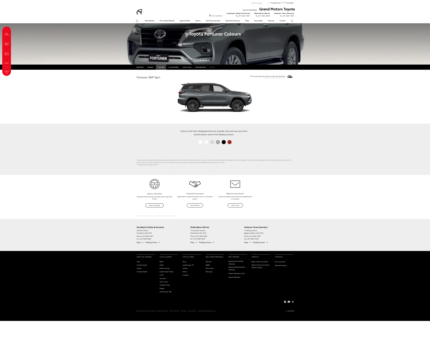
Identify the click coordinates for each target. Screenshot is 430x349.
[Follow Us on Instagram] (292, 302)
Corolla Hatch (142, 265)
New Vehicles (149, 20)
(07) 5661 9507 (238, 14)
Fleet (247, 20)
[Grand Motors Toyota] (139, 11)
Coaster (186, 275)
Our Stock (187, 67)
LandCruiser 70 (188, 265)
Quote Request (234, 277)
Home (137, 20)
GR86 (208, 265)
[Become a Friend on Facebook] (285, 302)
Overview (139, 67)
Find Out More (194, 205)
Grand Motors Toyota (269, 8)
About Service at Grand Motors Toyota (260, 266)
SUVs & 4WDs (157, 216)
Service (198, 20)
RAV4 (161, 261)
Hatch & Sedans (144, 257)
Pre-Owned (234, 257)
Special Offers (185, 20)
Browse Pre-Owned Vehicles (236, 262)
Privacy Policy (192, 311)
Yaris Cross (164, 282)
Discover (271, 20)
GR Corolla (210, 268)
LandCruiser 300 (166, 291)
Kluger (162, 288)
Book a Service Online (260, 261)
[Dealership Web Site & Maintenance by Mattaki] (289, 311)
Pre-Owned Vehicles (167, 20)
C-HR (161, 275)
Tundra (185, 268)
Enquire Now (201, 67)
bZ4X (161, 265)
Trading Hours (151, 242)
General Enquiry (281, 265)
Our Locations (217, 16)
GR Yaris (209, 261)
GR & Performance (214, 257)
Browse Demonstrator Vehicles (237, 268)
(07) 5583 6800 (262, 14)
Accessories (174, 67)
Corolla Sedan (142, 271)
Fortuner (166, 216)
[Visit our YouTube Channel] (289, 302)
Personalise (258, 20)
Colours (160, 67)
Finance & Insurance (232, 20)
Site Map (183, 311)
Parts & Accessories (213, 20)
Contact (283, 20)
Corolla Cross (165, 285)
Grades (150, 67)
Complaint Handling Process (207, 311)
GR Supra (209, 271)
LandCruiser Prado (166, 271)
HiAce (185, 271)
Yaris (138, 261)
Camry (139, 268)
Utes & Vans (188, 257)
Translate (289, 2)
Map (138, 242)
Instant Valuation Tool (237, 273)
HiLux (184, 261)
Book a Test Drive (154, 205)
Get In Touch (235, 205)
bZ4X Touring (164, 268)
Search (292, 20)
